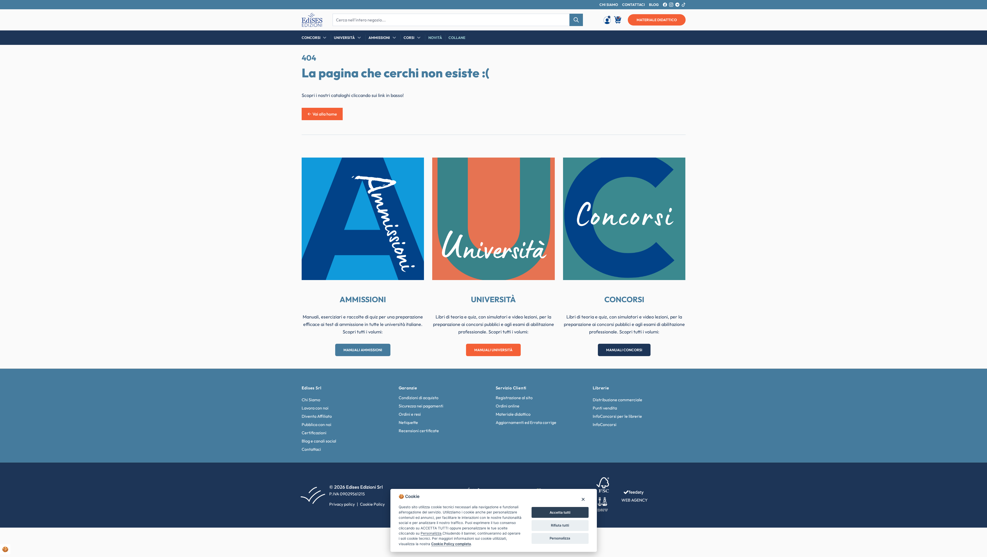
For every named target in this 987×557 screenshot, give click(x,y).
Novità (435, 37)
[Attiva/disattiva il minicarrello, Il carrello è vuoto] (618, 20)
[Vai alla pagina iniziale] (312, 20)
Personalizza (560, 538)
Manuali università (493, 350)
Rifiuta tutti (560, 525)
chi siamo (608, 4)
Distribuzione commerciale (617, 399)
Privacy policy (342, 504)
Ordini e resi (410, 414)
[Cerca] (576, 20)
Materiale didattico (513, 414)
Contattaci (311, 449)
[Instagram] (671, 5)
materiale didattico (657, 20)
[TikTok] (683, 5)
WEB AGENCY (634, 500)
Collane (456, 37)
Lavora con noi (315, 408)
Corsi (409, 37)
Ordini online (507, 405)
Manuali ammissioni (362, 350)
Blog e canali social (319, 441)
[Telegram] (677, 5)
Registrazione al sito (514, 397)
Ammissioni (379, 37)
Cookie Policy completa (451, 544)
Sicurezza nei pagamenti (421, 405)
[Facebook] (665, 5)
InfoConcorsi (604, 424)
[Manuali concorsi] (624, 219)
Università (344, 37)
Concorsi (311, 37)
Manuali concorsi (624, 350)
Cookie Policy (372, 504)
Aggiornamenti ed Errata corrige (526, 422)
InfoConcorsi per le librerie (617, 416)
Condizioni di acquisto (418, 397)
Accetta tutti (560, 512)
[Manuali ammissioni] (363, 219)
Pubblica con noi (316, 424)
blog (654, 4)
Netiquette (408, 422)
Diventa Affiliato (317, 416)
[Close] (583, 499)
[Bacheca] (607, 20)
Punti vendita (605, 408)
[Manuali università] (493, 219)
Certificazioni (314, 432)
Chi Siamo (311, 399)
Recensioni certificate (419, 430)
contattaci (633, 4)
